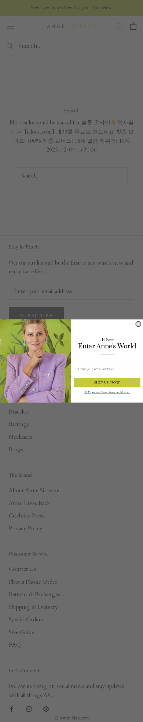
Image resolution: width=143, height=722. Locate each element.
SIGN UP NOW (107, 383)
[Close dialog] (138, 323)
